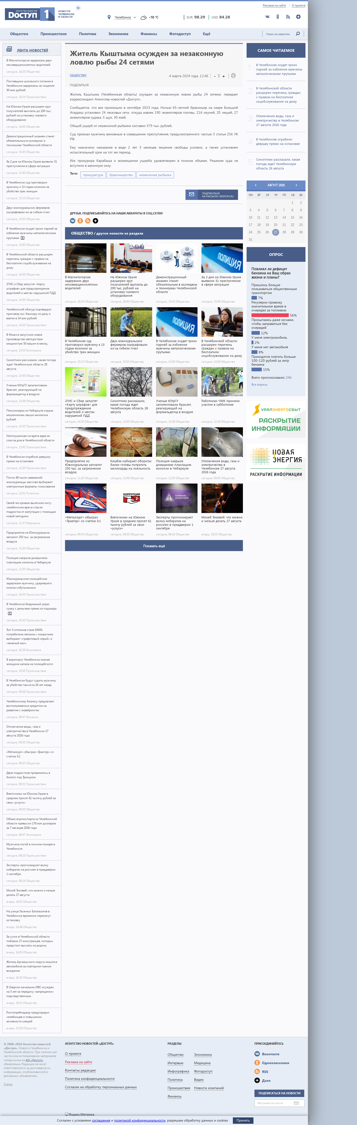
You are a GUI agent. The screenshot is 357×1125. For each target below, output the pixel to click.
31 (250, 239)
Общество (19, 33)
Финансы (149, 33)
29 (292, 232)
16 (301, 217)
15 (292, 217)
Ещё (206, 33)
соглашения (101, 1120)
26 (267, 232)
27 (275, 232)
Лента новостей (32, 50)
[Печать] (233, 76)
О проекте (298, 5)
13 (275, 217)
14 (284, 217)
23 (301, 225)
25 (259, 232)
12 (267, 217)
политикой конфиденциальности (139, 1120)
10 (250, 217)
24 (250, 232)
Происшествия (53, 33)
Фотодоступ (180, 33)
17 (250, 225)
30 (301, 232)
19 (267, 225)
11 (258, 217)
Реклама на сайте (274, 5)
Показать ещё (154, 545)
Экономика (118, 33)
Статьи (8, 1084)
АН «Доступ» (34, 1060)
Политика (87, 33)
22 (292, 225)
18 (259, 225)
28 (284, 232)
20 (275, 225)
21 (284, 225)
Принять (243, 1120)
